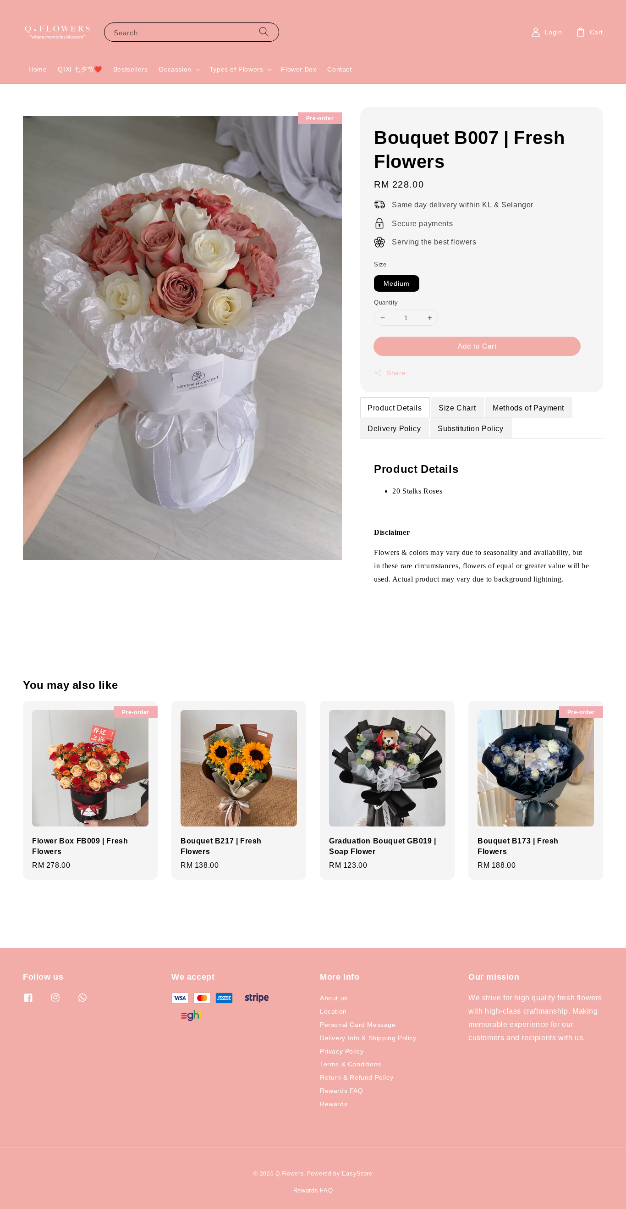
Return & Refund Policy (356, 1077)
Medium (397, 283)
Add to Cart (477, 345)
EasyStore (357, 1173)
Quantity (386, 302)
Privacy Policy (341, 1051)
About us (334, 998)
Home (37, 69)
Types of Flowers (236, 69)
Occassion (175, 69)
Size (380, 264)
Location (333, 1011)
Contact (339, 69)
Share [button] (396, 372)
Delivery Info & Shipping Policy (368, 1037)
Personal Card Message (358, 1024)
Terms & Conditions (350, 1063)
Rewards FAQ (341, 1090)
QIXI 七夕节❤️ (80, 69)
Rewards (333, 1103)
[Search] (264, 32)
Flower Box (298, 69)
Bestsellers (130, 69)
